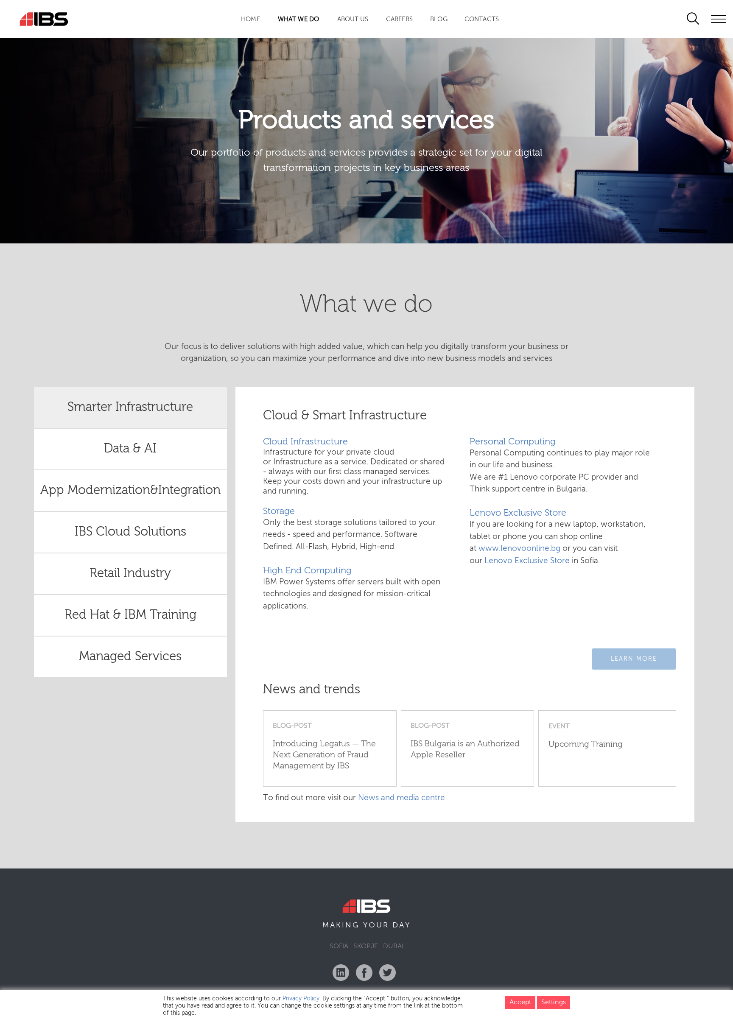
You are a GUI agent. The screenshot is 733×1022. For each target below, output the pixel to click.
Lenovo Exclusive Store (518, 513)
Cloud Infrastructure (305, 442)
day (401, 925)
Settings (553, 1002)
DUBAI (393, 946)
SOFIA (339, 946)
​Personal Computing (513, 442)
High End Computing (307, 570)
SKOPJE (365, 946)
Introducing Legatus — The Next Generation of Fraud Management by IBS (324, 755)
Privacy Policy (301, 999)
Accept (520, 1002)
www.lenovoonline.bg (519, 549)
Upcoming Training (585, 744)
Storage (279, 511)
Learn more (634, 659)
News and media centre (401, 798)
